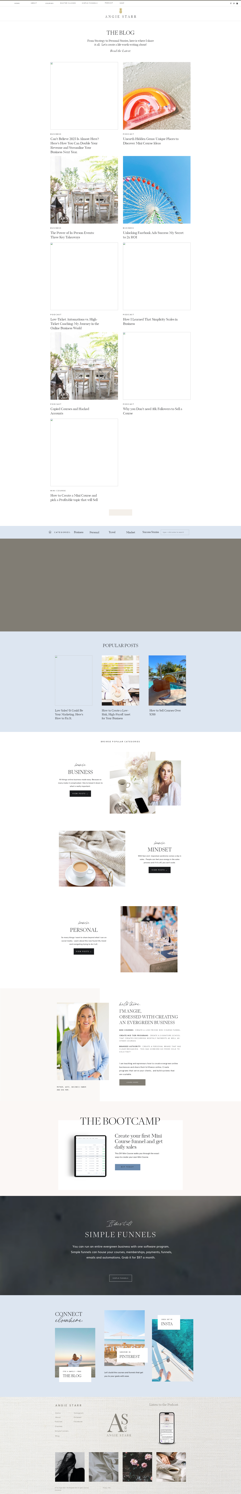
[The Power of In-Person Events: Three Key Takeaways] (84, 190)
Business (56, 134)
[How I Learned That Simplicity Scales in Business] (157, 276)
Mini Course (58, 491)
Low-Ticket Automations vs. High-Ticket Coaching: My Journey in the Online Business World (74, 324)
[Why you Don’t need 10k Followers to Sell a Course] (157, 366)
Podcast (128, 134)
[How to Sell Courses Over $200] (167, 680)
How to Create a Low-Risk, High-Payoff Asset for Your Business (116, 714)
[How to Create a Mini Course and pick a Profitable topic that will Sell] (84, 452)
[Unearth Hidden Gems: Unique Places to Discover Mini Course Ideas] (157, 96)
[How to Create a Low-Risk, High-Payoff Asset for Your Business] (120, 680)
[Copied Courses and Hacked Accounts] (84, 366)
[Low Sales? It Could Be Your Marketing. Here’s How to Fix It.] (73, 680)
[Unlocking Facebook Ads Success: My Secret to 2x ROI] (157, 190)
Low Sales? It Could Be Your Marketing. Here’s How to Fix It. (69, 714)
